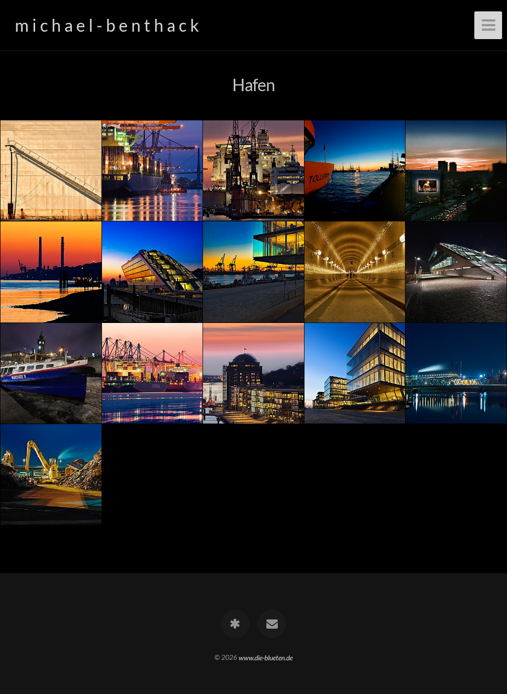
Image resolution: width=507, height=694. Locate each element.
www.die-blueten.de (266, 657)
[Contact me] (271, 623)
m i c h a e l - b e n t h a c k (107, 25)
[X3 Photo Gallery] (235, 623)
